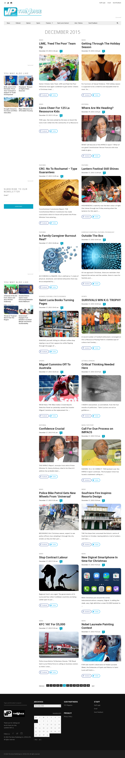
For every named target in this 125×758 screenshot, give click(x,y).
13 (88, 685)
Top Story (90, 425)
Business (42, 296)
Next (93, 686)
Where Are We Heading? (97, 108)
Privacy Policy (68, 716)
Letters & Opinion (88, 361)
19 (55, 728)
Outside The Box (92, 235)
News (8, 23)
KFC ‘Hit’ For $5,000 (52, 624)
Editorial (18, 23)
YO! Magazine (68, 705)
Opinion (28, 23)
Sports (38, 23)
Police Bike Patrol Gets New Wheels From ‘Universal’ (57, 494)
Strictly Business (59, 296)
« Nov (36, 739)
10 (77, 685)
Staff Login (102, 3)
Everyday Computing (89, 232)
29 (40, 735)
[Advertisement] (86, 11)
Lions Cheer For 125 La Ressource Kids (54, 109)
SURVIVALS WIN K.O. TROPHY (101, 300)
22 (40, 731)
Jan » (40, 739)
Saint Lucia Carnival (63, 23)
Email (109, 3)
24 (47, 731)
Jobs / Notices (78, 23)
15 (40, 728)
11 (81, 685)
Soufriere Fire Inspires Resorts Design (96, 494)
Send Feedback (117, 3)
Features (48, 23)
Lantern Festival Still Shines (100, 168)
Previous (41, 686)
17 (47, 728)
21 (36, 731)
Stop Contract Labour (53, 557)
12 (84, 685)
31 (47, 735)
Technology (109, 232)
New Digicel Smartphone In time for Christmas (100, 559)
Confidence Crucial (51, 428)
